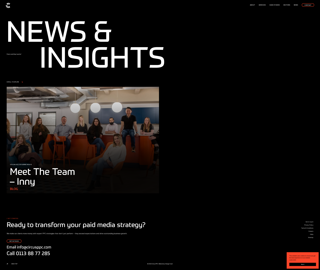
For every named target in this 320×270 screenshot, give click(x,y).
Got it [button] (302, 264)
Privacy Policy (308, 225)
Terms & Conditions (307, 228)
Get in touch (309, 222)
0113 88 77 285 (33, 253)
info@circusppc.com (34, 247)
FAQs (311, 234)
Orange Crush (169, 264)
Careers (310, 231)
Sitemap (310, 237)
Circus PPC (155, 264)
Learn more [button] (292, 260)
